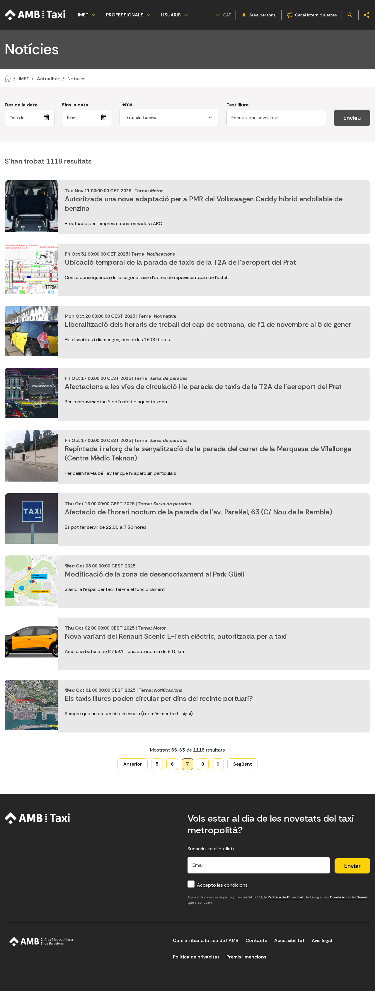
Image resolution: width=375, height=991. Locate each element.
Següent (242, 764)
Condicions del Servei (348, 897)
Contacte (256, 940)
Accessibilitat (289, 940)
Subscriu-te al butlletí (211, 849)
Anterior (132, 764)
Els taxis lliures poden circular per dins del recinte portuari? (159, 698)
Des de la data (21, 105)
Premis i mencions (246, 957)
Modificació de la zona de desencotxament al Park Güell (154, 574)
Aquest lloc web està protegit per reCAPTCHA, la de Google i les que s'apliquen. (277, 900)
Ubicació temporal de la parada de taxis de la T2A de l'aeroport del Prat (180, 262)
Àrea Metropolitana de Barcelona (41, 941)
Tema (126, 104)
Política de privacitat (196, 957)
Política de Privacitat (286, 897)
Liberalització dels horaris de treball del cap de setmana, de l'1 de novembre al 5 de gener (208, 324)
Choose (47, 118)
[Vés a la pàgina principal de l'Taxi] (35, 14)
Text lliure (237, 105)
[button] (222, 14)
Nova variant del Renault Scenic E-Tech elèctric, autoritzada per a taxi (176, 636)
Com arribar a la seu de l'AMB (205, 940)
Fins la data (75, 105)
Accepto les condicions (222, 885)
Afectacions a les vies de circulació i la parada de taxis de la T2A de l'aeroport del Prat (203, 386)
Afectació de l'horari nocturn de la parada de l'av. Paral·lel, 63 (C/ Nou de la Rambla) (198, 511)
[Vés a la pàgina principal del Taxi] (37, 818)
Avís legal (322, 940)
